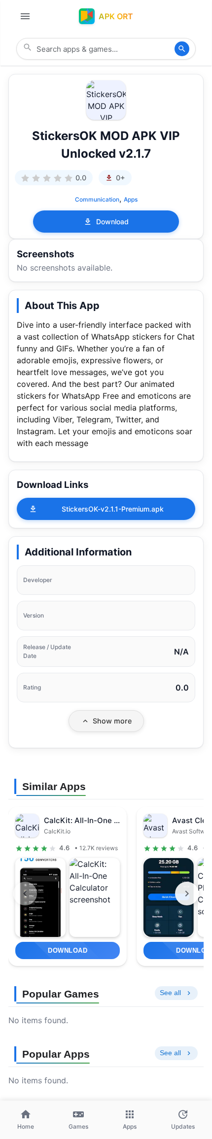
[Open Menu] (25, 16)
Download (112, 221)
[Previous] (25, 893)
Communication (97, 199)
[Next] (187, 893)
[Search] (182, 48)
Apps (131, 199)
